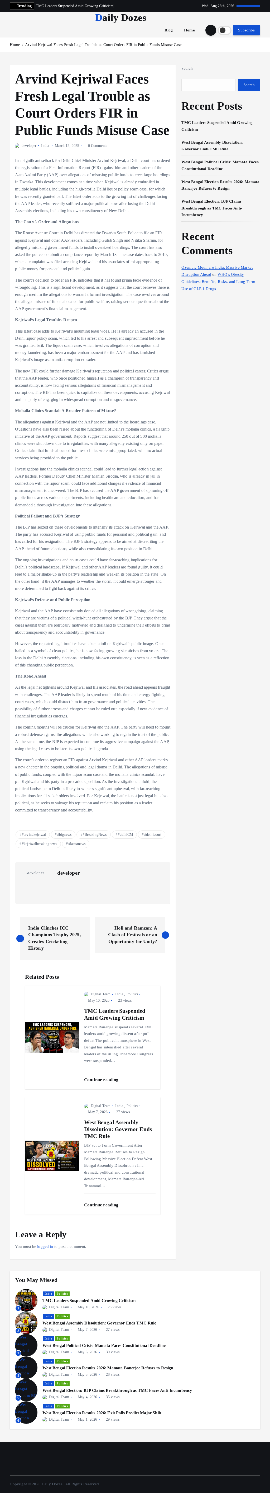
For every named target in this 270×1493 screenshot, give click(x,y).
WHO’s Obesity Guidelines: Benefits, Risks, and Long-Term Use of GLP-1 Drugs (218, 281)
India (45, 146)
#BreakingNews (95, 835)
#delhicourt (153, 835)
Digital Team (100, 994)
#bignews (64, 835)
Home (189, 30)
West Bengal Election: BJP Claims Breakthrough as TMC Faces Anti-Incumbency (211, 208)
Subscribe (246, 30)
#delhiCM (125, 835)
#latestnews (77, 844)
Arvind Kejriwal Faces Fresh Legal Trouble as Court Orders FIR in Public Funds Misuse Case (103, 45)
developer (29, 146)
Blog (169, 30)
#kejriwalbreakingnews (39, 844)
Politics (132, 994)
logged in (45, 1246)
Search (187, 68)
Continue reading (102, 1079)
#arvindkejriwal (34, 835)
